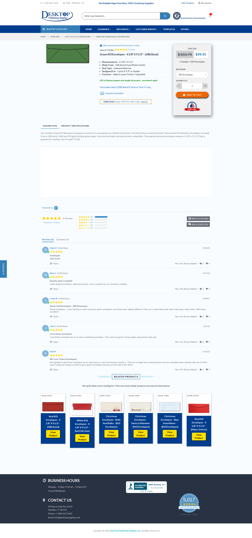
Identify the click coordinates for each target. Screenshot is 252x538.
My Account (206, 3)
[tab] (48, 240)
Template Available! (114, 93)
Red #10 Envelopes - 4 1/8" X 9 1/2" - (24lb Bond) (53, 421)
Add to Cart (194, 94)
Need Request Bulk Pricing (125, 87)
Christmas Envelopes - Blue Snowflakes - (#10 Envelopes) (170, 421)
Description (50, 126)
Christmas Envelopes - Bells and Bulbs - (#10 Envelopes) (111, 421)
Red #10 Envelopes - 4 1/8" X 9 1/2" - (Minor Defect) (199, 424)
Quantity (181, 81)
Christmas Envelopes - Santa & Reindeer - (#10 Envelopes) (140, 421)
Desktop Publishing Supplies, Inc (125, 530)
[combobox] (125, 16)
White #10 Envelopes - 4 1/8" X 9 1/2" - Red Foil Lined (82, 425)
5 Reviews (131, 49)
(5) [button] (92, 217)
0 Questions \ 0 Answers (51, 222)
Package (181, 69)
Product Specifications (75, 126)
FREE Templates (187, 3)
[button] (198, 224)
